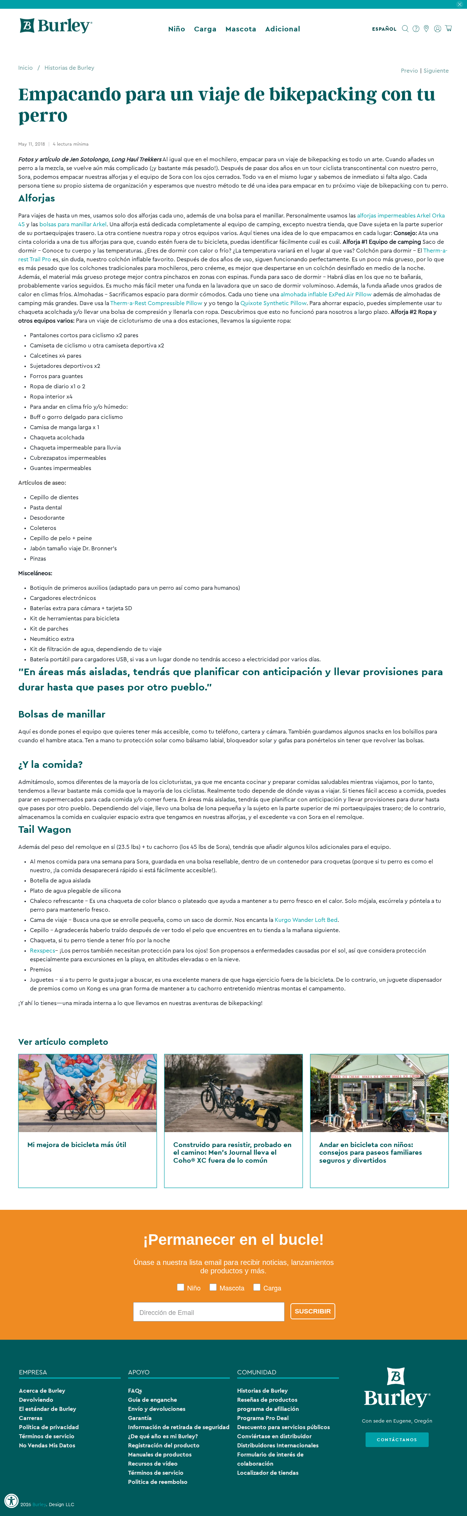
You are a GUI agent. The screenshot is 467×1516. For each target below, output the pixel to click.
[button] (385, 29)
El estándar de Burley (47, 1409)
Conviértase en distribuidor (274, 1436)
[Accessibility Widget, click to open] (11, 1501)
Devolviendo (36, 1400)
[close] (459, 4)
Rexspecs (42, 951)
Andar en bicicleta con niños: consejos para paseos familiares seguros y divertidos (370, 1152)
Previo (409, 71)
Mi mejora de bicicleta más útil (76, 1144)
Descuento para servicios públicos (283, 1427)
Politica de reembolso (158, 1482)
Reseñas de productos (267, 1400)
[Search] (405, 29)
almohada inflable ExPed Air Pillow (326, 294)
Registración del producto (164, 1445)
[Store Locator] (426, 29)
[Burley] (56, 29)
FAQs (135, 1390)
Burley (39, 1504)
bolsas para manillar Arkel (73, 224)
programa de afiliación (268, 1409)
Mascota (240, 29)
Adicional (282, 29)
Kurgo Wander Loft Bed (306, 920)
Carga (205, 29)
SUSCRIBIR (313, 1311)
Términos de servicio (46, 1436)
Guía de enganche (152, 1400)
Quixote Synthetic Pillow (273, 303)
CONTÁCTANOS (397, 1440)
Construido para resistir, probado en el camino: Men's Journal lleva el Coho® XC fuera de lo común (232, 1152)
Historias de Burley (69, 68)
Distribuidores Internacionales (278, 1445)
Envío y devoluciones (156, 1409)
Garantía (140, 1418)
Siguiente (436, 71)
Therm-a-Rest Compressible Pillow (156, 303)
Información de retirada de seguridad (178, 1427)
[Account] (437, 29)
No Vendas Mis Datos (47, 1445)
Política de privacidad (49, 1427)
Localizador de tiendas (267, 1473)
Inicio (25, 68)
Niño (176, 29)
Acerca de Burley (42, 1390)
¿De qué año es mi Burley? (163, 1436)
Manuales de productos (160, 1454)
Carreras (30, 1418)
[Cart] (448, 28)
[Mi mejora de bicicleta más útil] (88, 1093)
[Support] (416, 29)
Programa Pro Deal (263, 1418)
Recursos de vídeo (153, 1463)
